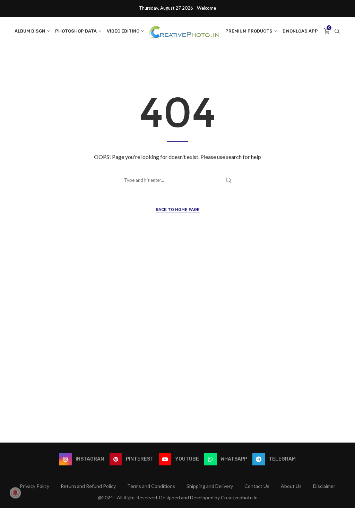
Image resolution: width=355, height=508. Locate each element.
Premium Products (248, 31)
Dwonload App (300, 31)
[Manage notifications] (15, 492)
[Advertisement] (177, 343)
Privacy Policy (34, 486)
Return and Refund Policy (88, 486)
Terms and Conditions (151, 486)
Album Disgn (30, 31)
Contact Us (256, 486)
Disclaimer (324, 486)
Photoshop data (76, 31)
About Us (291, 486)
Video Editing (123, 31)
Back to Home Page (178, 209)
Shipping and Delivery (210, 486)
